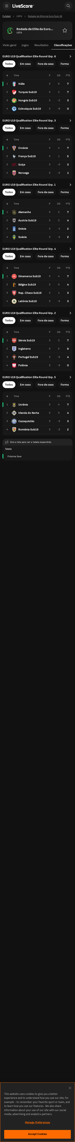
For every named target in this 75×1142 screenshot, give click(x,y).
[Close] (70, 1088)
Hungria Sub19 (27, 100)
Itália (21, 84)
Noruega (23, 173)
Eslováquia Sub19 (29, 108)
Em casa (25, 64)
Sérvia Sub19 (26, 340)
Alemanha (24, 212)
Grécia (22, 228)
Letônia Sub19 (27, 301)
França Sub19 (27, 156)
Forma (65, 64)
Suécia (22, 237)
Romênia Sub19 (28, 429)
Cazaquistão (26, 421)
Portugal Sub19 (28, 357)
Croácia (23, 148)
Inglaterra (24, 348)
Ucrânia (23, 404)
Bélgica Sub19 (27, 284)
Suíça (21, 164)
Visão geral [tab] (9, 45)
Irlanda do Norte (28, 413)
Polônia (23, 365)
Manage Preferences (37, 1122)
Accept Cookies (37, 1134)
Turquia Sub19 (27, 92)
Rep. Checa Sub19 (29, 293)
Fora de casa (46, 64)
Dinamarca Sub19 (29, 276)
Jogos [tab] (25, 45)
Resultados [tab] (41, 45)
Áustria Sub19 (27, 220)
